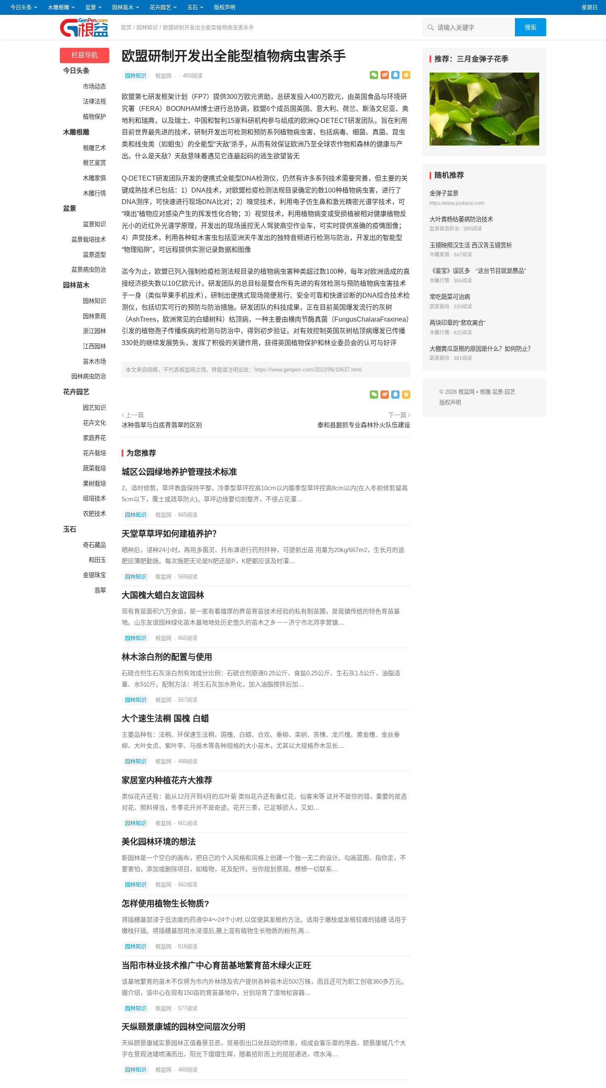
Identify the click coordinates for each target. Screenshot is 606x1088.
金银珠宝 (93, 575)
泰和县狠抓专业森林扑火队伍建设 (363, 424)
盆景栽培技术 (88, 239)
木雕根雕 (58, 7)
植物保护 (93, 116)
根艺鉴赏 (93, 163)
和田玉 (96, 560)
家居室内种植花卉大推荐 (167, 780)
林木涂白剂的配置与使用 (167, 657)
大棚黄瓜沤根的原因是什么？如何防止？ (481, 348)
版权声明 (224, 7)
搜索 (530, 27)
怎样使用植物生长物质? (165, 903)
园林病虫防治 (88, 376)
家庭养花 (93, 438)
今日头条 (21, 7)
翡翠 (99, 590)
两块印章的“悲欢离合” (458, 323)
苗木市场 (93, 361)
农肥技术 (93, 513)
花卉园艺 (160, 7)
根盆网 (164, 76)
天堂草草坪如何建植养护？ (171, 533)
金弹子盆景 (444, 193)
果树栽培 (93, 483)
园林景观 (93, 316)
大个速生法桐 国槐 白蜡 (165, 718)
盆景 (90, 7)
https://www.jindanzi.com (457, 203)
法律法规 (93, 101)
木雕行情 (93, 193)
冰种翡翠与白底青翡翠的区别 (162, 424)
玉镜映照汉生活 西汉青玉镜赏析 (471, 245)
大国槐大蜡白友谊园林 (163, 595)
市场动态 (93, 86)
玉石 (192, 7)
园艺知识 (93, 407)
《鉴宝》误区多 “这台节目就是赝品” (478, 271)
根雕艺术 (93, 148)
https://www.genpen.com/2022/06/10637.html (308, 370)
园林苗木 (123, 7)
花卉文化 (93, 423)
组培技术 (93, 498)
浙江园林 (93, 331)
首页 (126, 27)
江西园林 (93, 346)
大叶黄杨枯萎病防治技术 (461, 219)
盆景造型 (93, 254)
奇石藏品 (93, 545)
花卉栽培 (93, 453)
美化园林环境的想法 (159, 841)
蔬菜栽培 (93, 468)
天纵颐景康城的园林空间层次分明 (183, 1027)
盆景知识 (93, 224)
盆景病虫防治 (88, 269)
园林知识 (147, 27)
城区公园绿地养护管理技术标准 (179, 472)
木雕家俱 (93, 178)
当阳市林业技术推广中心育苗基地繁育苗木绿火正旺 (216, 965)
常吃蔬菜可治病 (450, 297)
